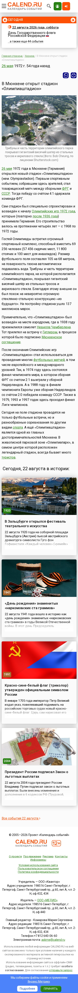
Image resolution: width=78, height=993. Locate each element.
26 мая (7, 66)
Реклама (48, 856)
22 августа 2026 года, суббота (35, 27)
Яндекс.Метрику (39, 981)
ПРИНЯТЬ (51, 988)
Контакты (61, 856)
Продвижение (32, 856)
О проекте (15, 856)
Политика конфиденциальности (38, 871)
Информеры (38, 859)
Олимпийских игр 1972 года (53, 211)
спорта (18, 427)
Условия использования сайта (38, 865)
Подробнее (27, 988)
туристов (9, 457)
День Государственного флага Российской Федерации (32, 34)
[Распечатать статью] (74, 75)
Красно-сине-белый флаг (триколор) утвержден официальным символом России (36, 690)
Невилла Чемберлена (54, 327)
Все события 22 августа (20, 818)
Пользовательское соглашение (38, 868)
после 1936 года (45, 216)
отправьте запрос (60, 970)
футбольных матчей (49, 360)
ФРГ (65, 189)
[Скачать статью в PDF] (66, 75)
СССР (6, 194)
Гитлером (50, 332)
